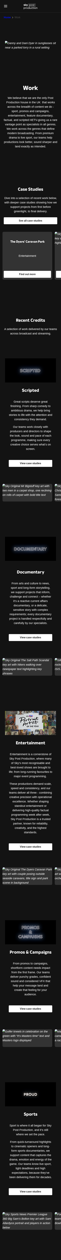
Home (7, 17)
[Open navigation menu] (6, 6)
